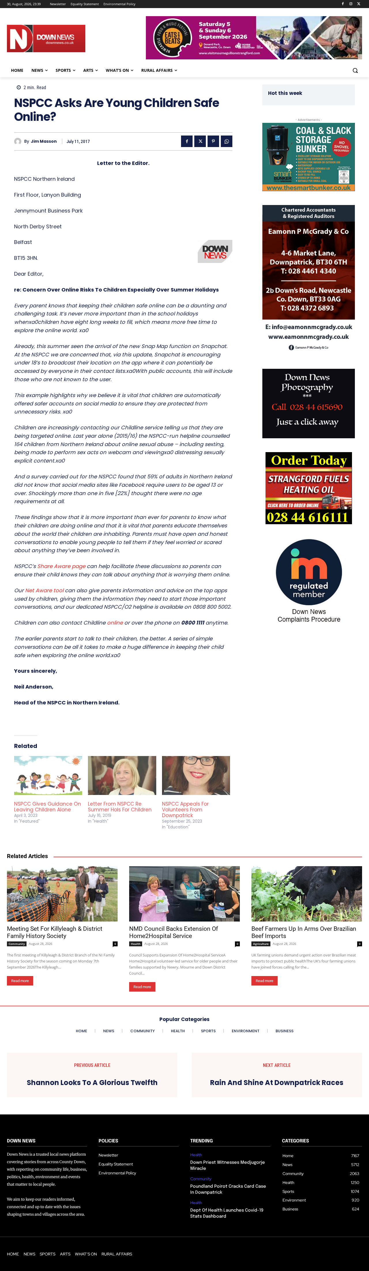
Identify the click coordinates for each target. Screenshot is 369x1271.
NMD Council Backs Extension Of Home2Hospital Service (173, 932)
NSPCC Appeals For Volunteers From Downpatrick (185, 809)
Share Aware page (61, 566)
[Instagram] (350, 4)
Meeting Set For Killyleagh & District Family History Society (54, 932)
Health (135, 944)
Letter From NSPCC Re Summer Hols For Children (120, 806)
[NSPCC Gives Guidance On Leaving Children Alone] (48, 775)
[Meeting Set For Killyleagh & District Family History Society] (62, 894)
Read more (20, 981)
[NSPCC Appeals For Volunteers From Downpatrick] (196, 775)
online (115, 622)
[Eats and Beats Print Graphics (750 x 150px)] (254, 57)
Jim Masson (44, 141)
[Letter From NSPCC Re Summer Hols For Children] (122, 775)
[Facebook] (343, 4)
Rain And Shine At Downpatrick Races (276, 1083)
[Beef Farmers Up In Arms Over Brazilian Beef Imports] (306, 894)
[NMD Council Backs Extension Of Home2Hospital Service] (184, 894)
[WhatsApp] (226, 141)
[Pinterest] (213, 141)
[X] (358, 4)
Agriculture (261, 944)
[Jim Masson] (19, 141)
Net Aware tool (44, 590)
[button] (355, 70)
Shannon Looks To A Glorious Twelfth (92, 1083)
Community (17, 944)
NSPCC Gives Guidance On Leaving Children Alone (47, 806)
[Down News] (60, 38)
